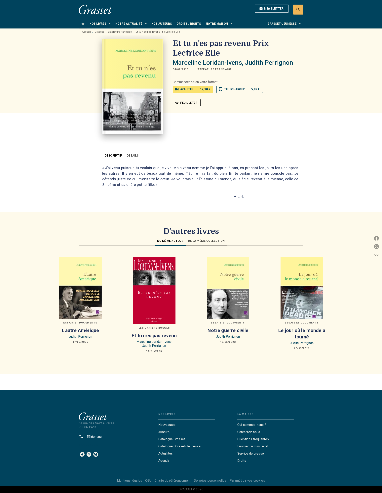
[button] (271, 9)
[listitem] (82, 454)
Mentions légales (129, 480)
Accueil (86, 31)
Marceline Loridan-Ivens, (209, 62)
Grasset (99, 31)
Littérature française (120, 31)
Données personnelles (210, 480)
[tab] (83, 23)
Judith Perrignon (269, 62)
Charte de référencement (172, 480)
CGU (148, 480)
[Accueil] (95, 9)
